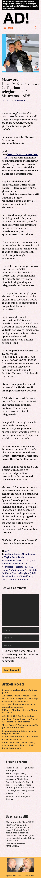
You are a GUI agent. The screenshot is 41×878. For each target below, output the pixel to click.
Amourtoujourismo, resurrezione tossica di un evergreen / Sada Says (20, 697)
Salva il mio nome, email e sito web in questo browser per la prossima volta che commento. (20, 655)
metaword (30, 554)
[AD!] (20, 18)
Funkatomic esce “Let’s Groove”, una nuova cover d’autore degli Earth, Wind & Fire (18, 745)
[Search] (36, 27)
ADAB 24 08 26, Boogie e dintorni (18, 716)
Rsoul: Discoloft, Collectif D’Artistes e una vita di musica (20, 738)
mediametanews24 (14, 554)
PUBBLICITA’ (12, 846)
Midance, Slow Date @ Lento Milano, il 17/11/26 (20, 792)
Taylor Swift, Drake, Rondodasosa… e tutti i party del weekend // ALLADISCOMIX (18, 560)
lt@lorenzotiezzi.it (15, 843)
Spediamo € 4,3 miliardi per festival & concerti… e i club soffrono (20, 720)
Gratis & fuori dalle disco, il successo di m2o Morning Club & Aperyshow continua (18, 704)
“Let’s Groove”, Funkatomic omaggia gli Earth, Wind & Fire (20, 726)
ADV (6, 550)
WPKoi (32, 876)
